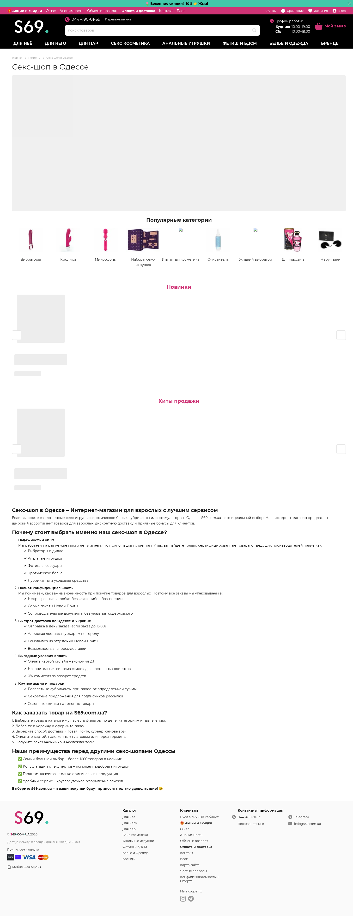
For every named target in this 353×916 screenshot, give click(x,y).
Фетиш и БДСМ (240, 43)
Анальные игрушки (186, 43)
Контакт (166, 11)
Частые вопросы (193, 871)
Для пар (88, 43)
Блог (181, 11)
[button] (349, 3)
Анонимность (71, 11)
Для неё (22, 43)
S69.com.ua (211, 518)
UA (267, 10)
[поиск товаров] (254, 30)
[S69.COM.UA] (31, 817)
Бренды (330, 43)
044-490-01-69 (86, 19)
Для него (55, 43)
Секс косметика (130, 43)
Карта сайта (190, 865)
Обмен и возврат (102, 11)
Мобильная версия (26, 867)
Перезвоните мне (251, 824)
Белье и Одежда (288, 43)
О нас (51, 11)
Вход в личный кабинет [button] (199, 817)
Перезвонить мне (118, 19)
